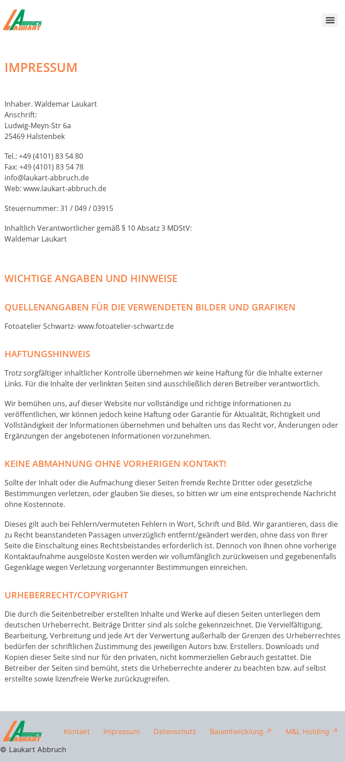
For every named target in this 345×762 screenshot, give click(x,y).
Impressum (121, 731)
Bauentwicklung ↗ (241, 731)
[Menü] (330, 20)
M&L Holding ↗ (312, 731)
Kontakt (77, 731)
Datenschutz (175, 731)
